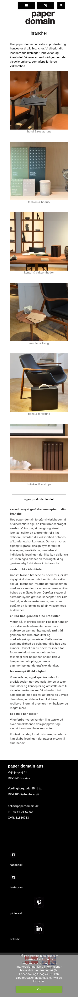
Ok (39, 989)
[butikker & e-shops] (39, 453)
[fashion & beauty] (39, 171)
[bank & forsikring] (39, 382)
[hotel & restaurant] (39, 100)
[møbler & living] (39, 312)
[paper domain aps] (40, 17)
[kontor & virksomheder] (39, 241)
